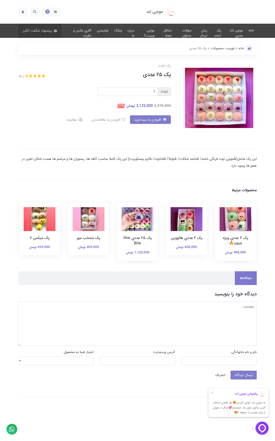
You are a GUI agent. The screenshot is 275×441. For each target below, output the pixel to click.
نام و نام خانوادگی (244, 352)
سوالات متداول (186, 33)
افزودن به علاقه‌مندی (106, 119)
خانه (251, 30)
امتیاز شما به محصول (78, 352)
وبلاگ (118, 30)
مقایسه (72, 119)
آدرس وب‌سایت (164, 352)
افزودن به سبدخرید (148, 119)
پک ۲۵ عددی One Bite (137, 240)
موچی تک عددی (236, 33)
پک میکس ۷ (40, 238)
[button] (51, 12)
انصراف (220, 375)
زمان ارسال (203, 33)
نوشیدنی (102, 30)
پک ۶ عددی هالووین (186, 238)
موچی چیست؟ (149, 33)
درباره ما (130, 33)
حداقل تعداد (167, 33)
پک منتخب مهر (88, 238)
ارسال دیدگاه (244, 375)
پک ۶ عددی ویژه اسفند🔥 (235, 240)
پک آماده (217, 33)
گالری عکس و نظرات (82, 33)
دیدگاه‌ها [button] (246, 278)
